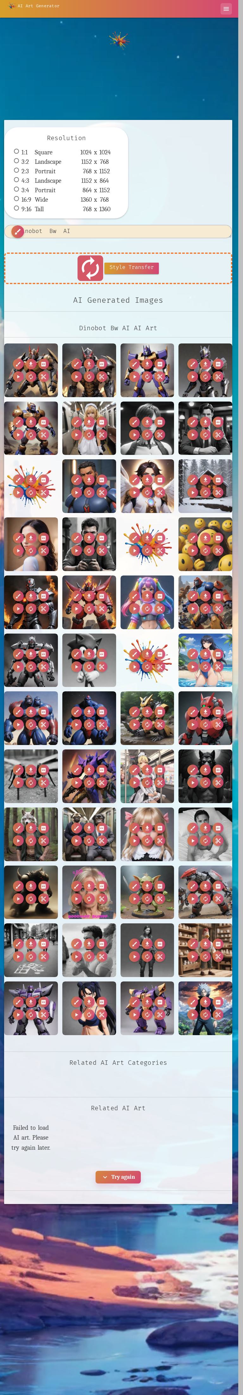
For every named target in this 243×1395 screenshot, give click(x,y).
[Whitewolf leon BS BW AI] (31, 834)
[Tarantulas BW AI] (31, 776)
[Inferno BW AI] (31, 602)
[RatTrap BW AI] (147, 718)
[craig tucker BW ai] (205, 834)
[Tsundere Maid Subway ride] (89, 428)
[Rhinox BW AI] (205, 718)
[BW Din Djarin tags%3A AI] (31, 486)
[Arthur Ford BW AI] (147, 428)
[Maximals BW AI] (205, 602)
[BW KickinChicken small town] (205, 950)
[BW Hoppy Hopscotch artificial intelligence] (31, 950)
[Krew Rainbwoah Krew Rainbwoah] (147, 602)
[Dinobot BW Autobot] (205, 370)
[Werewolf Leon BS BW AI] (205, 776)
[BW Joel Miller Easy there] (147, 950)
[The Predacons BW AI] (89, 776)
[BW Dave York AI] (205, 428)
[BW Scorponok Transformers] (147, 1008)
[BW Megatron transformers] (31, 1008)
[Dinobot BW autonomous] (147, 370)
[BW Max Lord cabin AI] (205, 486)
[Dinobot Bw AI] (89, 370)
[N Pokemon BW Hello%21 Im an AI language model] (147, 660)
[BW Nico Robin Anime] (89, 1008)
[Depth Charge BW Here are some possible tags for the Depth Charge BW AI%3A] (147, 544)
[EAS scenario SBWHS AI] (205, 544)
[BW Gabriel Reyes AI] (89, 486)
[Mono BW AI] (89, 660)
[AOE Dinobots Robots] (205, 892)
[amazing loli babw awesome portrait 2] (147, 834)
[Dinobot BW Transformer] (31, 428)
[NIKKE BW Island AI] (205, 660)
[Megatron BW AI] (31, 660)
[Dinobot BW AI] (31, 370)
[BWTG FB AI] (31, 544)
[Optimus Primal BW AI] (31, 718)
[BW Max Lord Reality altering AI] (147, 486)
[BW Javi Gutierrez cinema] (89, 950)
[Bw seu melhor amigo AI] (89, 544)
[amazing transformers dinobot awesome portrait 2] (31, 892)
